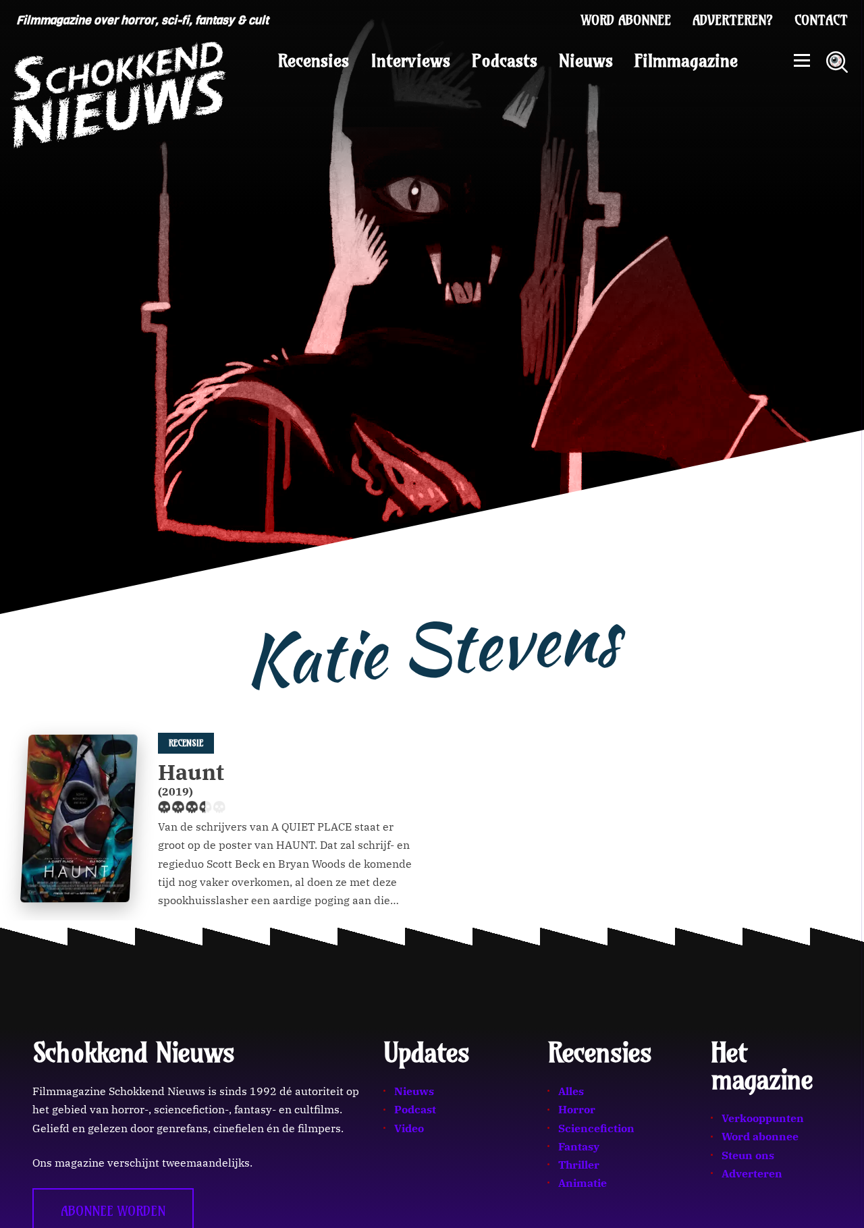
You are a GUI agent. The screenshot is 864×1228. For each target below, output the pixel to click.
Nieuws (586, 61)
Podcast (415, 1109)
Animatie (582, 1183)
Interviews (410, 61)
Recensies (313, 61)
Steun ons (748, 1155)
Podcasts (504, 61)
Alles (571, 1091)
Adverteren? (733, 20)
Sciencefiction (596, 1128)
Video (409, 1128)
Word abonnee (626, 20)
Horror (576, 1109)
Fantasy (578, 1146)
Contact (821, 20)
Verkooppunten (763, 1118)
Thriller (578, 1164)
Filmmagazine (686, 61)
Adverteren (752, 1173)
